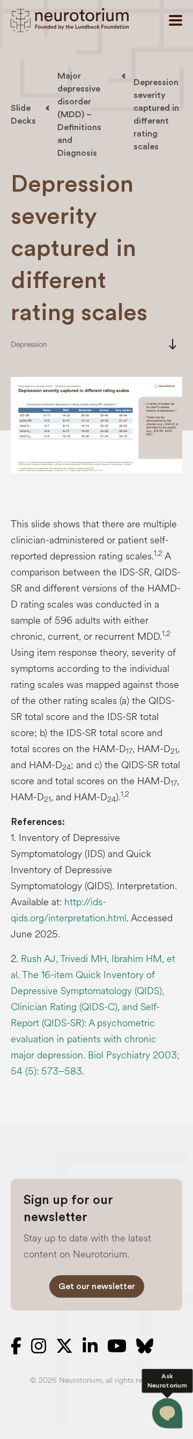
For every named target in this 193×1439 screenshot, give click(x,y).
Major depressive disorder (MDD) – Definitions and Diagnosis (79, 114)
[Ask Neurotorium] (167, 1413)
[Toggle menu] (175, 20)
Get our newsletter (96, 1286)
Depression (29, 344)
